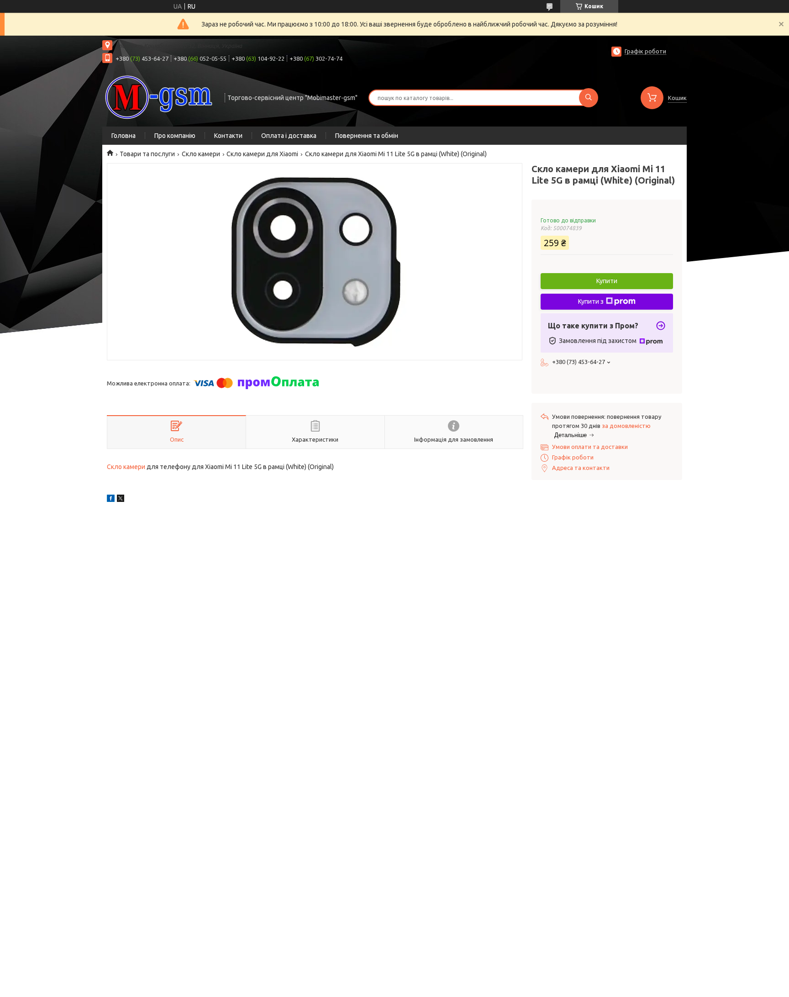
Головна (123, 135)
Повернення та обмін (366, 135)
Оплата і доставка (288, 135)
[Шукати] (588, 97)
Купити (606, 281)
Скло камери (201, 154)
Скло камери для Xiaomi (262, 154)
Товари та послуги (147, 154)
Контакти (228, 135)
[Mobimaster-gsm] (159, 97)
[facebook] (111, 499)
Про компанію (174, 135)
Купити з (591, 301)
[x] (120, 499)
